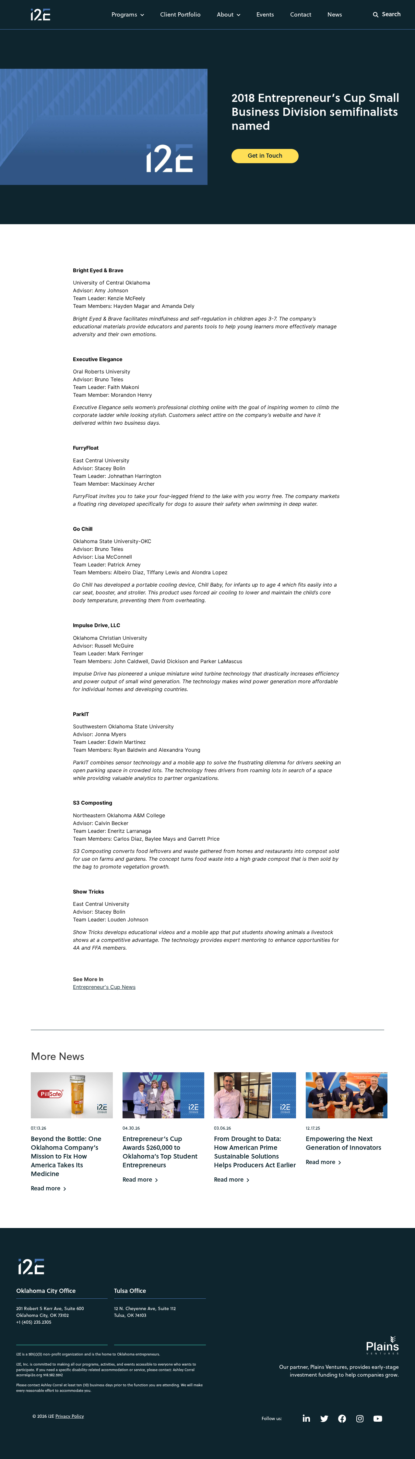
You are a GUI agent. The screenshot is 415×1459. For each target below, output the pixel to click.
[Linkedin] (306, 1418)
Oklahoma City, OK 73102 (42, 1315)
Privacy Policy (69, 1416)
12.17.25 (313, 1128)
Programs (124, 14)
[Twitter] (324, 1418)
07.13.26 (38, 1128)
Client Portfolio (180, 14)
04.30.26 (131, 1128)
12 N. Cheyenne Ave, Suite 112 (145, 1308)
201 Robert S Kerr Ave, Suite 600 (50, 1308)
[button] (383, 14)
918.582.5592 (53, 1375)
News (334, 14)
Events (265, 14)
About (225, 14)
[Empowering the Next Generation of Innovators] (347, 1095)
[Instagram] (360, 1418)
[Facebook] (342, 1418)
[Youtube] (378, 1418)
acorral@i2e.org (29, 1375)
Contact (300, 14)
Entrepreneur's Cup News (104, 987)
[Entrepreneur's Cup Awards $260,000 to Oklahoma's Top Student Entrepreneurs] (164, 1095)
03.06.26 (222, 1128)
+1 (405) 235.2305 (33, 1322)
